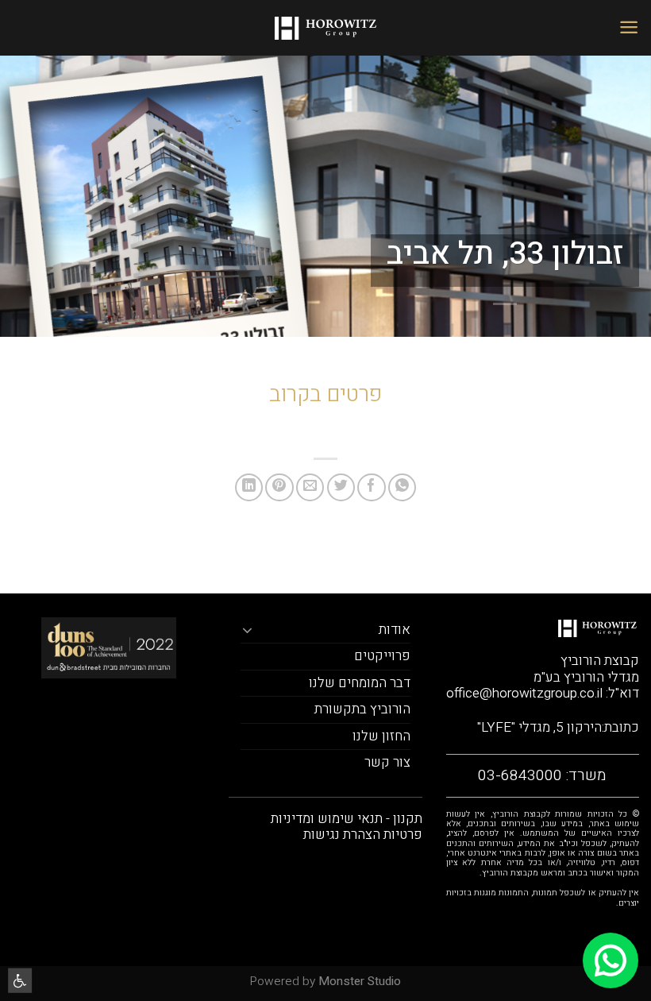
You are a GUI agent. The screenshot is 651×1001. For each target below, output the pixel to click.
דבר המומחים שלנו (359, 683)
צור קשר (387, 762)
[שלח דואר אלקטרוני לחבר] (310, 487)
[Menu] (628, 27)
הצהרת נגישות (341, 834)
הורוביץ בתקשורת (362, 709)
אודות (394, 630)
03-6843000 (520, 775)
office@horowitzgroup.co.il (524, 693)
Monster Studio (359, 981)
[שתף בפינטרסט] (279, 487)
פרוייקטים (382, 656)
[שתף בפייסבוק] (371, 487)
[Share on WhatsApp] (402, 487)
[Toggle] (247, 630)
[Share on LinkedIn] (249, 487)
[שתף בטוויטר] (341, 487)
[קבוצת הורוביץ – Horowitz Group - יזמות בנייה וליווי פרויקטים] (325, 28)
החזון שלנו (381, 736)
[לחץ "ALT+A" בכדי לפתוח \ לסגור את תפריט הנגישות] (20, 980)
